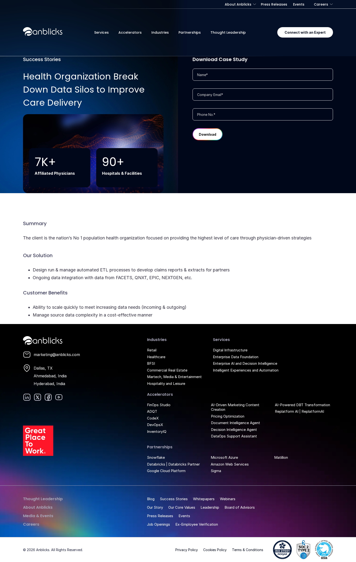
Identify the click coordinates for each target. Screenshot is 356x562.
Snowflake (156, 457)
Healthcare (156, 357)
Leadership (210, 507)
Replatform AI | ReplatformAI (299, 411)
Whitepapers (204, 499)
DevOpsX (155, 424)
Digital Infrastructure (230, 350)
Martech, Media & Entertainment (174, 376)
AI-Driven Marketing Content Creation (235, 407)
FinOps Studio (158, 405)
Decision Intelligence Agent (234, 429)
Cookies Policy (215, 550)
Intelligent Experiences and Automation (246, 370)
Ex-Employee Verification (196, 524)
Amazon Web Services (230, 464)
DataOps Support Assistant (234, 436)
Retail (151, 350)
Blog (151, 499)
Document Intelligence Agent (235, 422)
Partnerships (189, 32)
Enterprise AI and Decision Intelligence (245, 363)
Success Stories (174, 499)
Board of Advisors (239, 507)
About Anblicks (238, 4)
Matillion (281, 457)
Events (298, 4)
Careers (321, 4)
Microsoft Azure (224, 457)
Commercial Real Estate (167, 370)
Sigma (216, 470)
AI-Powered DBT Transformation (302, 405)
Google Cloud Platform (166, 470)
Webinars (227, 499)
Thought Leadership (228, 32)
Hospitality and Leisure (166, 383)
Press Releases (274, 4)
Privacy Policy (186, 550)
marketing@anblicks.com (57, 354)
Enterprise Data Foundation (235, 357)
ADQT (152, 411)
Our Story (155, 507)
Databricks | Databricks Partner (173, 464)
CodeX (153, 418)
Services (101, 32)
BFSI (151, 363)
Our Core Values (181, 507)
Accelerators (130, 32)
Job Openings (158, 524)
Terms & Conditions (247, 550)
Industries (160, 32)
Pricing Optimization (227, 416)
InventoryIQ (156, 431)
